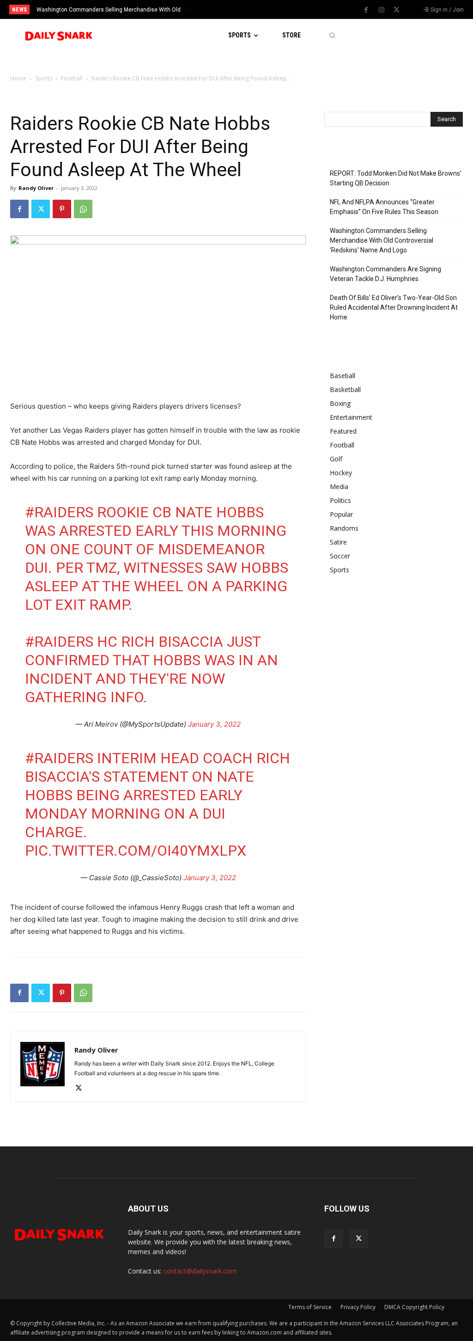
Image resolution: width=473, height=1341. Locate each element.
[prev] (246, 9)
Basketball (345, 389)
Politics (340, 500)
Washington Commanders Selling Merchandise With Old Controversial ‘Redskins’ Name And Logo (381, 240)
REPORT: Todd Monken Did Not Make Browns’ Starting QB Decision (395, 178)
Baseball (342, 375)
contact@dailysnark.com (200, 1271)
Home (18, 78)
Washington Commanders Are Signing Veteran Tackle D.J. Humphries (385, 273)
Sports (43, 78)
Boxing (340, 403)
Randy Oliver (36, 187)
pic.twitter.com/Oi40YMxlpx (135, 850)
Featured (343, 431)
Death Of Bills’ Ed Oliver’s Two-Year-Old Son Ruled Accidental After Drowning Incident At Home (394, 307)
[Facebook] (366, 10)
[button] (332, 35)
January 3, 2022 (214, 724)
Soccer (340, 555)
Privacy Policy (358, 1307)
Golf (336, 458)
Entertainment (351, 417)
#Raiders (59, 512)
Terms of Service (310, 1307)
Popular (341, 514)
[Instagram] (381, 10)
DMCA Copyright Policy (414, 1307)
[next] (261, 9)
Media (339, 486)
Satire (338, 542)
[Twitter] (396, 10)
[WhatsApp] (83, 209)
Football (72, 78)
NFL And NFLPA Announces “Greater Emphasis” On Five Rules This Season (384, 206)
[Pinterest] (62, 209)
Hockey (341, 472)
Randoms (344, 528)
